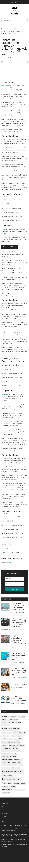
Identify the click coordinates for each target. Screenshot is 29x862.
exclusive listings (5, 725)
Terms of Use (4, 813)
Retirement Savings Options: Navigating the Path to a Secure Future (19, 671)
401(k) (4, 716)
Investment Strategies (8, 742)
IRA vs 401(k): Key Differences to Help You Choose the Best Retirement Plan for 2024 (18, 623)
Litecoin (3, 229)
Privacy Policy (5, 803)
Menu (16, 2)
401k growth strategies (13, 719)
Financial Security (19, 733)
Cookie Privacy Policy (6, 810)
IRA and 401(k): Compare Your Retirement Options (18, 698)
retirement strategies (20, 783)
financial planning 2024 (6, 733)
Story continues (9, 247)
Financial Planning (10, 728)
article (5, 552)
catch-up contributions (16, 722)
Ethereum (4, 86)
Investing (4, 738)
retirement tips (5, 786)
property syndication (6, 762)
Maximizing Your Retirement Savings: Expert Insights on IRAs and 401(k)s (19, 606)
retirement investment (15, 767)
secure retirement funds (19, 789)
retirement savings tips (6, 783)
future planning (5, 736)
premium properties (18, 759)
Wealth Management (6, 792)
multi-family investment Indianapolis (9, 753)
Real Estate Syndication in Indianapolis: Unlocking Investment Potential (19, 640)
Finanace (9, 562)
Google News (4, 817)
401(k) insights (22, 716)
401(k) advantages (12, 716)
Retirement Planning (19, 684)
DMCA (3, 806)
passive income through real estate (9, 756)
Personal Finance (7, 759)
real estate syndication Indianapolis (9, 765)
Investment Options (18, 738)
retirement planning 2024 (7, 775)
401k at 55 (4, 719)
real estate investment (16, 762)
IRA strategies (12, 745)
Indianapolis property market (16, 736)
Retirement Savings (11, 779)
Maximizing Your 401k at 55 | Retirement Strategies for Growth (19, 656)
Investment (10, 738)
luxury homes (15, 748)
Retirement (20, 765)
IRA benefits (4, 745)
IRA (18, 742)
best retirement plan (6, 722)
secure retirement (7, 789)
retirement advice (5, 767)
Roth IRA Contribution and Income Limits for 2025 (14, 825)
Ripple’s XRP (5, 394)
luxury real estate (5, 751)
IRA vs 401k (20, 745)
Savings (12, 786)
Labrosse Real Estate (6, 748)
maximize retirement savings (17, 751)
